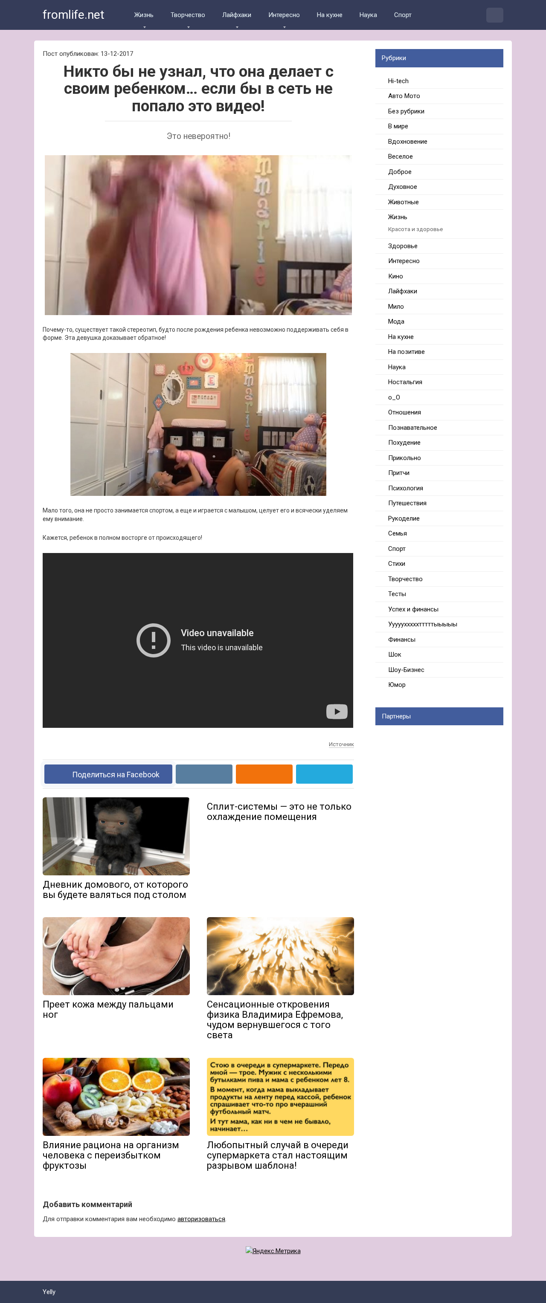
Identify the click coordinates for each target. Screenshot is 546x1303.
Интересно (284, 15)
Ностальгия (405, 382)
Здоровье (403, 246)
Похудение (404, 442)
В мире (398, 126)
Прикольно (404, 458)
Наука (368, 15)
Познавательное (412, 427)
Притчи (399, 473)
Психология (405, 488)
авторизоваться (201, 1219)
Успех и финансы (413, 609)
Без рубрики (406, 111)
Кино (395, 276)
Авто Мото (404, 96)
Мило (396, 306)
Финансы (401, 639)
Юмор (397, 685)
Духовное (402, 187)
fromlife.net (74, 15)
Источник (341, 744)
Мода (396, 321)
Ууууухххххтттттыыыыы (422, 624)
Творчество (188, 15)
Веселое (400, 156)
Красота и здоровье (415, 229)
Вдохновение (407, 141)
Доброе (400, 172)
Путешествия (407, 503)
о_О (394, 397)
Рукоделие (404, 518)
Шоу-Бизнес (406, 670)
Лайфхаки (236, 15)
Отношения (404, 412)
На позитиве (406, 352)
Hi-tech (398, 81)
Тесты (397, 594)
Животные (403, 202)
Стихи (396, 564)
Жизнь (144, 15)
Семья (397, 533)
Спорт (403, 15)
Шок (394, 654)
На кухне (330, 15)
